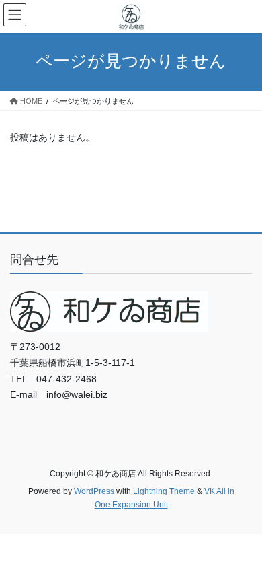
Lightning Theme (164, 491)
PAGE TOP (242, 539)
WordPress (94, 491)
